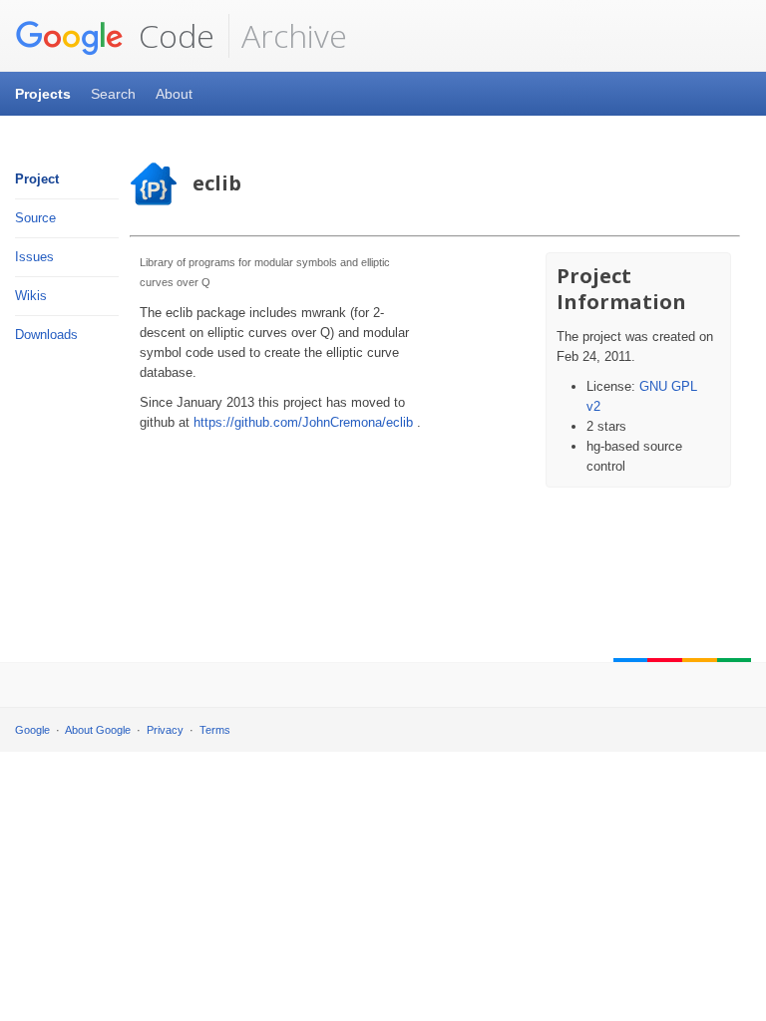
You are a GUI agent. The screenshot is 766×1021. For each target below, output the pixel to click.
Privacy (165, 730)
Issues (34, 256)
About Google (98, 730)
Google (32, 730)
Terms (214, 730)
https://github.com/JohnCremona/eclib (303, 422)
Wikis (31, 295)
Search (113, 94)
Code (172, 35)
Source (35, 217)
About (174, 94)
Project (37, 178)
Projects (43, 94)
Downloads (46, 334)
